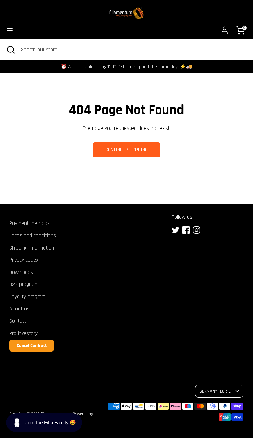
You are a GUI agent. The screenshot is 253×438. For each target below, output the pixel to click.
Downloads (21, 272)
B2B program (23, 284)
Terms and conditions (32, 235)
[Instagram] (196, 230)
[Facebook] (186, 230)
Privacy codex (23, 259)
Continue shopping (126, 149)
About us (19, 308)
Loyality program (27, 296)
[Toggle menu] (10, 30)
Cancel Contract (32, 346)
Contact (17, 320)
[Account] (224, 28)
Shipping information (31, 247)
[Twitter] (175, 230)
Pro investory (23, 333)
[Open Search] (10, 49)
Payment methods (29, 223)
